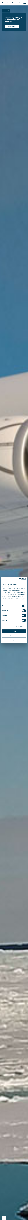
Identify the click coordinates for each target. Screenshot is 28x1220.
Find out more (12, 26)
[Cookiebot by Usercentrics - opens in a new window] (19, 579)
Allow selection (14, 635)
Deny (14, 640)
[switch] (24, 610)
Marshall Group (8, 3)
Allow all (14, 631)
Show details (19, 626)
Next (8, 11)
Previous (4, 11)
